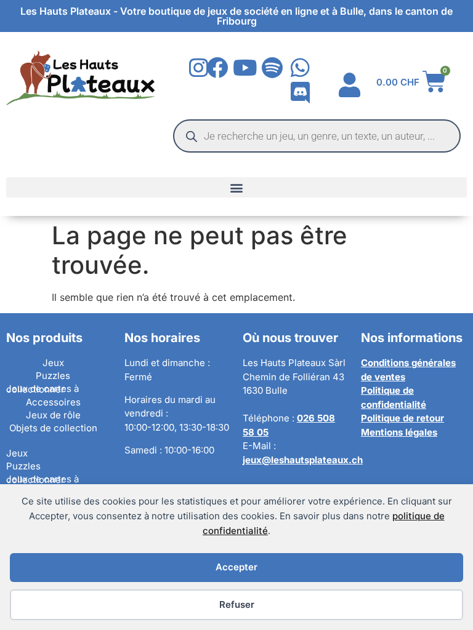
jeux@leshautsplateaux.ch (303, 460)
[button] (236, 187)
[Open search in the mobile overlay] (317, 136)
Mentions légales (399, 432)
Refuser (236, 604)
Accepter (236, 567)
